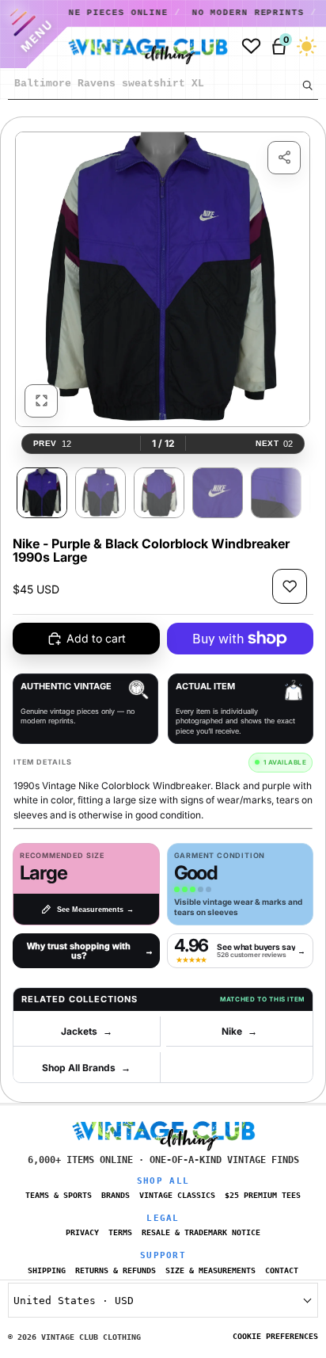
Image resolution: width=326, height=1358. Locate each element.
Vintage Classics (177, 1195)
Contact (281, 1270)
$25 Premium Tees (263, 1195)
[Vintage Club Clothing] (141, 47)
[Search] (307, 85)
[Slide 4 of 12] (217, 492)
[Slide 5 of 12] (276, 492)
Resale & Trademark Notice (201, 1232)
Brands (115, 1195)
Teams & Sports (58, 1195)
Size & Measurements (210, 1270)
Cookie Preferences (275, 1336)
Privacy (82, 1232)
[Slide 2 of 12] (100, 492)
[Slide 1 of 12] (42, 492)
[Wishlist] (251, 46)
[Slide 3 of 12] (159, 492)
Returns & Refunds (115, 1270)
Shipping (47, 1270)
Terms (120, 1232)
